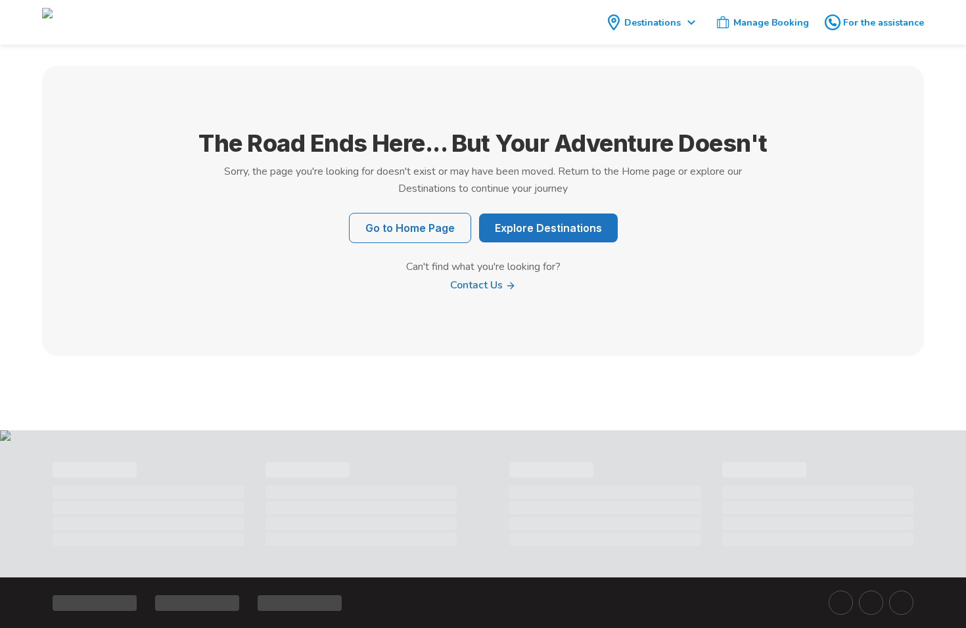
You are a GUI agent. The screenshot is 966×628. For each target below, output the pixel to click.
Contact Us (477, 285)
